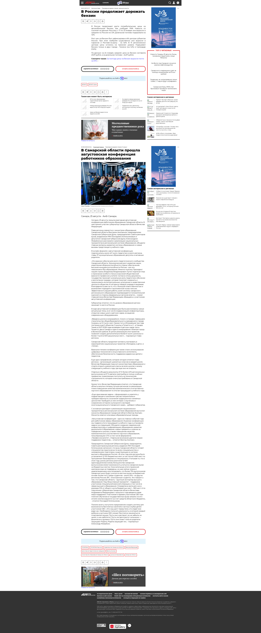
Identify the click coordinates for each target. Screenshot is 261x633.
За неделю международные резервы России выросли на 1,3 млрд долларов (132, 100)
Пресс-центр (118, 594)
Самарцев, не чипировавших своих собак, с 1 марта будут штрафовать (163, 80)
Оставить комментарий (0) (130, 69)
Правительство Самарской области (102, 206)
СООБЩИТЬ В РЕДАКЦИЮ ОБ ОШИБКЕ (134, 598)
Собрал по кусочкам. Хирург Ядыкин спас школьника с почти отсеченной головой (168, 192)
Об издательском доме (104, 594)
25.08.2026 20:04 (86, 147)
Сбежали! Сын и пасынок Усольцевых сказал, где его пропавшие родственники (168, 121)
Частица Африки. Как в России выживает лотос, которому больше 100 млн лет (167, 206)
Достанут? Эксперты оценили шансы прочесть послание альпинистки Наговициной (168, 219)
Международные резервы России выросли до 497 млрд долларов (101, 106)
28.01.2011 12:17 (85, 8)
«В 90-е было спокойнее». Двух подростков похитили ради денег (167, 134)
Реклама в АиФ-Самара (104, 596)
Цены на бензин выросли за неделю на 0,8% (99, 113)
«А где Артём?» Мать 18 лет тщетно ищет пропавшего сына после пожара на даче (167, 108)
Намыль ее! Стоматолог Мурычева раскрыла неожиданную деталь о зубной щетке (167, 114)
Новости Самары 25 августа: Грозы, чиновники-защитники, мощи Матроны (163, 56)
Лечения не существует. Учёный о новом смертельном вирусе (166, 198)
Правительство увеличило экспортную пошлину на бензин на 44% (132, 107)
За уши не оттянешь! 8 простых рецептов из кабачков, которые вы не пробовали (168, 213)
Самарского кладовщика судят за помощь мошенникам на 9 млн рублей (163, 72)
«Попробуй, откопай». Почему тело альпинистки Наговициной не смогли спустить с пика (167, 128)
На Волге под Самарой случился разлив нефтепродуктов (163, 64)
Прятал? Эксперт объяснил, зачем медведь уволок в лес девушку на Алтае (167, 101)
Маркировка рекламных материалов (109, 598)
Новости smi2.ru (88, 141)
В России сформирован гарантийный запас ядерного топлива (99, 100)
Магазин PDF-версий (131, 594)
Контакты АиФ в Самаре (160, 596)
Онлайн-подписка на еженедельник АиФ (153, 594)
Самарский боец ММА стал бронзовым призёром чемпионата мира (164, 88)
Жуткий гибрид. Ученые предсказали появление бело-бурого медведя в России (168, 226)
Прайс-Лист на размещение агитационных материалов (132, 596)
